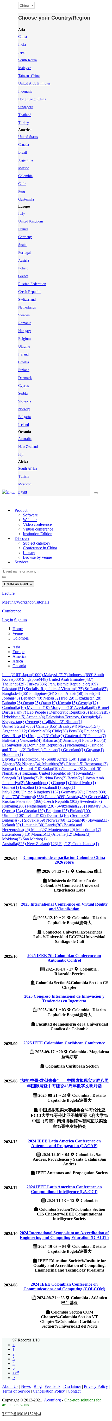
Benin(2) (75, 778)
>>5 (16, 1373)
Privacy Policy (96, 1386)
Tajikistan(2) (54, 721)
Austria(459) (77, 796)
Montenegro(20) (62, 829)
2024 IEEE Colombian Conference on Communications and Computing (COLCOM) (64, 1286)
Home (18, 629)
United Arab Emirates (34, 84)
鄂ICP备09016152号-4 (21, 1414)
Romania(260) (14, 806)
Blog (38, 1386)
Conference (11, 611)
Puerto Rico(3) (94, 740)
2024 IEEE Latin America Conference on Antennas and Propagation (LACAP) (64, 1143)
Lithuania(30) (33, 825)
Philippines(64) (42, 693)
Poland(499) (55, 796)
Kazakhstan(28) (88, 698)
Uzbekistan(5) (14, 717)
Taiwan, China (29, 76)
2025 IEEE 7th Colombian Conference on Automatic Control (64, 957)
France (23, 229)
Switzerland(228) (71, 806)
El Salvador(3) (14, 745)
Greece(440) (98, 796)
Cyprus (23, 386)
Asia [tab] (16, 647)
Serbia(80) (80, 815)
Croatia (23, 362)
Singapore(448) (35, 679)
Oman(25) (32, 703)
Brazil (22, 152)
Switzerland (27, 300)
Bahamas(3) (52, 740)
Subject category (36, 543)
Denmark (25, 378)
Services (21, 562)
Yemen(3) (35, 721)
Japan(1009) (33, 674)
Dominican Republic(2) (47, 745)
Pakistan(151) (14, 689)
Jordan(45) (11, 698)
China (22, 37)
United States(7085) (19, 726)
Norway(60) (56, 820)
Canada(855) (47, 726)
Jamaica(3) (72, 740)
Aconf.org (52, 1400)
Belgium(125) (58, 811)
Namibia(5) (12, 773)
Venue (18, 633)
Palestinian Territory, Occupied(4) (74, 717)
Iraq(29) (68, 698)
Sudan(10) (51, 768)
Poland (23, 268)
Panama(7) (97, 735)
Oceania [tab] (19, 666)
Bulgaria (24, 417)
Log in (7, 620)
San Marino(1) (35, 839)
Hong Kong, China (32, 99)
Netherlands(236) (42, 806)
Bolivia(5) (11, 740)
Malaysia (24, 68)
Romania (24, 323)
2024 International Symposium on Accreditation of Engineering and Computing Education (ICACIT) (64, 1235)
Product (21, 510)
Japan (22, 52)
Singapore (25, 107)
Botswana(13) (96, 764)
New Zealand (28, 447)
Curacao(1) (53, 750)
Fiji (20, 454)
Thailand (24, 115)
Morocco (24, 484)
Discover (22, 538)
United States (28, 137)
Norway (24, 409)
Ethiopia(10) (31, 768)
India (22, 44)
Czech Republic (29, 292)
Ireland (23, 354)
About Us (10, 1386)
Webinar (30, 519)
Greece (23, 276)
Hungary (24, 331)
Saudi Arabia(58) (69, 693)
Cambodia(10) (14, 707)
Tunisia (23, 476)
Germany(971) (73, 792)
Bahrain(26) (12, 703)
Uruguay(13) (39, 735)
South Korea (27, 60)
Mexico (23, 168)
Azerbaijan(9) (86, 707)
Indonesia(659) (81, 674)
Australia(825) (14, 843)
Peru (21, 192)
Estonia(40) (77, 820)
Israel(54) (92, 693)
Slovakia (24, 401)
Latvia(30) (54, 825)
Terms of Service (16, 1391)
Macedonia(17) (88, 829)
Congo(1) (61, 782)
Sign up (20, 620)
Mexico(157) (88, 726)
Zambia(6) (92, 768)
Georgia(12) (88, 703)
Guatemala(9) (76, 735)
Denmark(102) (59, 815)
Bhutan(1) (73, 721)
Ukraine (24, 346)
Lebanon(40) (32, 698)
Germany (25, 237)
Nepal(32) (52, 698)
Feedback (52, 1386)
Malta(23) (39, 829)
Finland (23, 370)
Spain (22, 245)
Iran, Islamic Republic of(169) (73, 684)
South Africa (27, 469)
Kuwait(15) (68, 703)
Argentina (25, 160)
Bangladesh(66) (15, 693)
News (26, 1386)
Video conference (37, 524)
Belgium (24, 339)
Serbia (23, 393)
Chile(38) (60, 731)
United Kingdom (30, 221)
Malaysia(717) (56, 674)
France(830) (96, 792)
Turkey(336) (37, 684)
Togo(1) (68, 787)
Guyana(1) (95, 750)
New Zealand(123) (43, 843)
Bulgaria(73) (13, 820)
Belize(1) (35, 750)
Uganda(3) (30, 778)
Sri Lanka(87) (96, 689)
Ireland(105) (36, 815)
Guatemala (26, 199)
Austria (23, 260)
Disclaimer (72, 1386)
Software (30, 515)
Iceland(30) (12, 825)
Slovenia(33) (98, 820)
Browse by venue (37, 557)
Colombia (25, 176)
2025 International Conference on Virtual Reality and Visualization (64, 906)
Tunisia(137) (87, 759)
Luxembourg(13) (16, 834)
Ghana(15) (75, 764)
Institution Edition (37, 534)
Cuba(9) (57, 735)
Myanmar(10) (39, 707)
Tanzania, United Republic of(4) (49, 773)
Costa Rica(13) (15, 735)
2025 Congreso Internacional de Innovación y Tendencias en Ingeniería (64, 998)
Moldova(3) (12, 839)
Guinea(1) (11, 787)
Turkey (23, 123)
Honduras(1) (12, 754)
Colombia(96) (40, 731)
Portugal (24, 253)
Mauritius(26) (54, 764)
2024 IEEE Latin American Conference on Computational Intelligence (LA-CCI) (64, 1189)
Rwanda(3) (85, 773)
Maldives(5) (100, 712)
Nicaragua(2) (78, 745)
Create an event (16, 584)
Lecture (8, 593)
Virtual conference (38, 529)
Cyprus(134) (13, 811)
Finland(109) (80, 811)
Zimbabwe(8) (72, 768)
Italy (21, 213)
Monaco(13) (41, 834)
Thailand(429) (14, 684)
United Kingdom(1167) (41, 792)
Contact (74, 1391)
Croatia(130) (35, 811)
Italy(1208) (11, 792)
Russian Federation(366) (22, 801)
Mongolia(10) (62, 707)
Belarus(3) (81, 834)
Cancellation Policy (49, 1391)
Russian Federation (32, 284)
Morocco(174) (34, 759)
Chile (22, 184)
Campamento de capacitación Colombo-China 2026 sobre (64, 859)
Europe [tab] (18, 651)
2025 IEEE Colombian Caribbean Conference (64, 1043)
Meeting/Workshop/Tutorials (25, 602)
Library (29, 552)
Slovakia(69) (35, 820)
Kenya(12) (11, 768)
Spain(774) (11, 796)
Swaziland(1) (50, 787)
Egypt (22, 492)
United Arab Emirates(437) (71, 679)
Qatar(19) (49, 703)
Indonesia (25, 91)
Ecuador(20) (94, 731)
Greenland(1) (74, 750)
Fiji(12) (65, 843)
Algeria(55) (12, 764)
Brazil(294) (68, 726)
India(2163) (12, 674)
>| (14, 1377)
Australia (25, 439)
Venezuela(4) (31, 740)
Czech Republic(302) (61, 801)
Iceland (23, 425)
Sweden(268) (91, 801)
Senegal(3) (11, 778)
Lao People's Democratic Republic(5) (58, 712)
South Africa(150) (62, 759)
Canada (23, 145)
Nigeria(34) (32, 764)
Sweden (24, 315)
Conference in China (40, 548)
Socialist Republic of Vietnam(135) (55, 689)
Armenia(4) (36, 717)
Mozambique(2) (39, 782)
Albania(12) (62, 834)
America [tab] (20, 656)
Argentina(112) (15, 731)
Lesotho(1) (29, 787)
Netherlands (27, 307)
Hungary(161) (97, 806)
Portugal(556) (33, 796)
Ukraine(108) (13, 815)
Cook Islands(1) (85, 843)
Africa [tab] (18, 661)
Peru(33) (76, 731)
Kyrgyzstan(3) (14, 721)
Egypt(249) (12, 759)
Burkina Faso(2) (53, 778)
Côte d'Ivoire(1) (83, 782)
